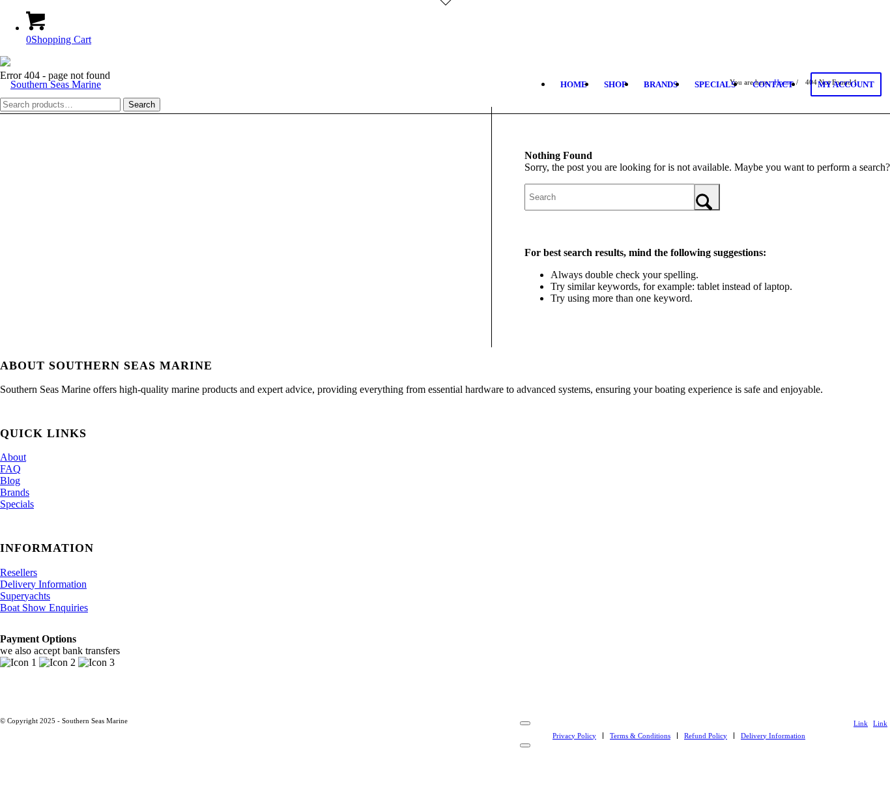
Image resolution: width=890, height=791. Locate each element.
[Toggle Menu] (525, 723)
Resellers (18, 572)
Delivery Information (43, 584)
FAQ (10, 468)
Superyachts (25, 595)
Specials (17, 504)
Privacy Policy (574, 736)
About (13, 457)
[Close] (525, 745)
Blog (10, 480)
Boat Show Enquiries (44, 607)
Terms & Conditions (640, 736)
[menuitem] (574, 84)
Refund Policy (705, 736)
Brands (14, 492)
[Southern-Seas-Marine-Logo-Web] (50, 113)
